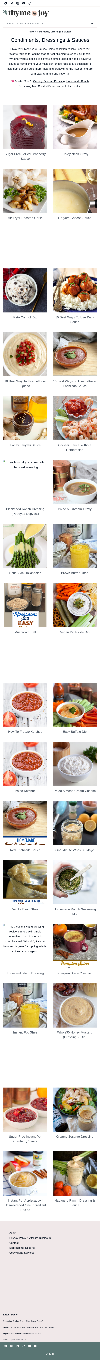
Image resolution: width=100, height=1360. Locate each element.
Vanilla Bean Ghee (25, 909)
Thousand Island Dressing (25, 973)
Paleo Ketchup (25, 791)
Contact (14, 1242)
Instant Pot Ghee (25, 1032)
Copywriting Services (22, 1252)
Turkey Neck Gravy (75, 154)
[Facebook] (5, 3)
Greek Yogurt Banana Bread (14, 1340)
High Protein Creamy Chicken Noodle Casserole (22, 1334)
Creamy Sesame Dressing (49, 81)
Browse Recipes (30, 23)
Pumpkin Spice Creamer (74, 973)
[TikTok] (29, 3)
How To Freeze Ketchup (25, 731)
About (11, 23)
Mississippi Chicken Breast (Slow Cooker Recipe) (23, 1321)
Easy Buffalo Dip (75, 731)
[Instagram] (17, 3)
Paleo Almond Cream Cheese (75, 791)
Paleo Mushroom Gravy (75, 509)
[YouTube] (23, 3)
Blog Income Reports (22, 1247)
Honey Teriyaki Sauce (25, 445)
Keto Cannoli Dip (25, 317)
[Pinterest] (17, 1346)
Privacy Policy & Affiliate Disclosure (30, 1237)
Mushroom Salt (25, 632)
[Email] (35, 1346)
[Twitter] (11, 3)
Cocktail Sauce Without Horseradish (59, 86)
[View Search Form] (92, 23)
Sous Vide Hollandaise (25, 573)
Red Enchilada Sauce (25, 850)
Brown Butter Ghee (74, 573)
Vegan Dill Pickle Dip (74, 632)
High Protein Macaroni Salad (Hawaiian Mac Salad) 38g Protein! (28, 1327)
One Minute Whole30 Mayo (74, 850)
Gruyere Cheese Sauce (74, 218)
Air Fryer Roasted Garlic (25, 218)
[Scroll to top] (93, 1349)
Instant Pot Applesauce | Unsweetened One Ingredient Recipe (25, 1205)
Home (32, 32)
